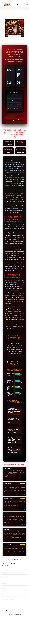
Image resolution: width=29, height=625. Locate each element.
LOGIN (9, 117)
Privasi (9, 621)
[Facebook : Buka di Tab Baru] (10, 618)
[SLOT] (4, 4)
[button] (21, 4)
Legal (14, 621)
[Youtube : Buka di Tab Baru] (19, 618)
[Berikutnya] (27, 28)
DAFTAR (21, 117)
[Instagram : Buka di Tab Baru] (16, 618)
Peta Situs (19, 621)
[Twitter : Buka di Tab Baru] (13, 618)
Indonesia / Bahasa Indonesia (8, 610)
